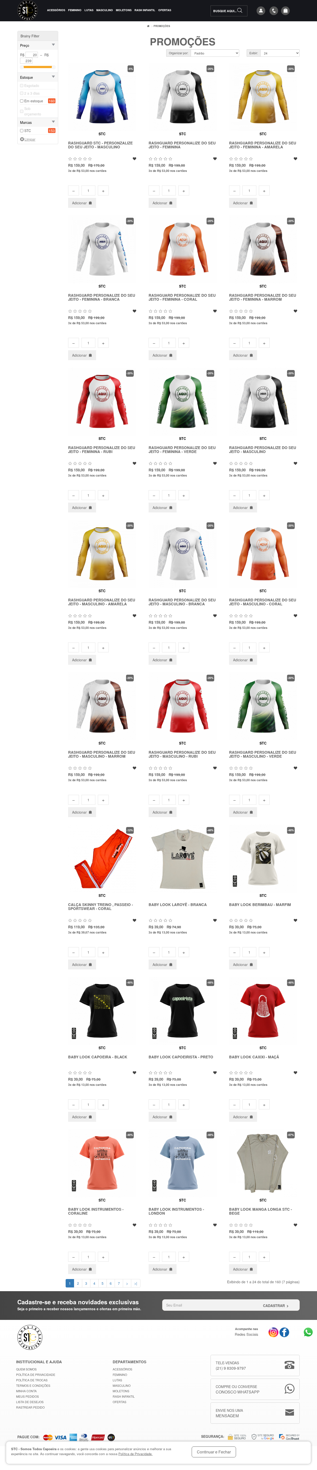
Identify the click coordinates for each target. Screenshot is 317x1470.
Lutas (88, 10)
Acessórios (56, 10)
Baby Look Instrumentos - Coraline (96, 1211)
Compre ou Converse (238, 1389)
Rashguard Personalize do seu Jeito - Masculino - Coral (262, 602)
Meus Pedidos (27, 1396)
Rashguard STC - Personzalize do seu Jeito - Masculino (100, 145)
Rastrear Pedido (30, 1407)
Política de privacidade (35, 1374)
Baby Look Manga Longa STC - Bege (260, 1211)
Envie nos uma (229, 1413)
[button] (285, 10)
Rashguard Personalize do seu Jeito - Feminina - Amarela (262, 145)
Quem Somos (26, 1369)
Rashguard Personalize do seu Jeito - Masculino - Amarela (101, 602)
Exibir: (253, 53)
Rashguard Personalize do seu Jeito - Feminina (182, 145)
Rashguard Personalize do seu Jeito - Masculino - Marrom (101, 754)
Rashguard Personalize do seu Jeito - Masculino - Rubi (182, 754)
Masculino (104, 10)
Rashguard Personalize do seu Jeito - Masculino (262, 449)
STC (27, 130)
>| (135, 1283)
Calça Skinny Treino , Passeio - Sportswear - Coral (100, 906)
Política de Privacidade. (135, 1453)
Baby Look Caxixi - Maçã (254, 1057)
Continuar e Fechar (214, 1452)
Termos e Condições (33, 1385)
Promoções (162, 26)
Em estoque (33, 100)
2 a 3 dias (32, 93)
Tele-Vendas (231, 1365)
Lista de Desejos (30, 1402)
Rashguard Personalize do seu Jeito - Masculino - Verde (262, 754)
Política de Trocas (32, 1380)
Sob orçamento (32, 111)
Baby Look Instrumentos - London (176, 1211)
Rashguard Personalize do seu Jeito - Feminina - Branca (101, 297)
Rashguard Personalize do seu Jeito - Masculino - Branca (182, 602)
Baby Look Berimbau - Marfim (260, 904)
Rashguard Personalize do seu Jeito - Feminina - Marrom (262, 297)
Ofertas (164, 10)
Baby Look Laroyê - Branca (178, 904)
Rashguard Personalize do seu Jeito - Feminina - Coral (182, 297)
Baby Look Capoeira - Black (97, 1057)
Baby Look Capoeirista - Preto (181, 1057)
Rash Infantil (144, 10)
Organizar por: (178, 53)
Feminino (74, 10)
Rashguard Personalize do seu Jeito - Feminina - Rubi (101, 449)
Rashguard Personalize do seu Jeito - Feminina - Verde (182, 449)
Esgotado (31, 85)
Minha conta (26, 1391)
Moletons (124, 10)
